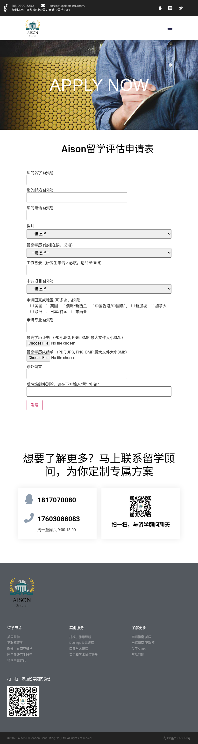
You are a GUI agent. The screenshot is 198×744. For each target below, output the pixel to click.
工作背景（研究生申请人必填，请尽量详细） (65, 263)
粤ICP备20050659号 (177, 738)
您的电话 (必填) (40, 208)
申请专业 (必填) (40, 320)
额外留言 (34, 367)
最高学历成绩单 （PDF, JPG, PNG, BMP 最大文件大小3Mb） (78, 352)
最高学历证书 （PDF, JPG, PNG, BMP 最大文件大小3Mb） (76, 338)
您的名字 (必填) (40, 173)
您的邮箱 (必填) (40, 190)
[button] (170, 28)
